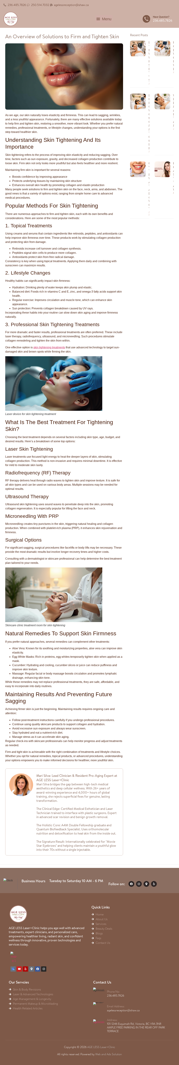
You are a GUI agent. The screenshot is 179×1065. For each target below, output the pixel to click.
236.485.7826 (162, 20)
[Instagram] (139, 884)
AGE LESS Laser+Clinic (101, 1047)
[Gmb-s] (13, 969)
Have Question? (161, 17)
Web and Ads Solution (108, 1054)
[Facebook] (131, 884)
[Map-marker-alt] (146, 884)
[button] (103, 19)
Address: (112, 1020)
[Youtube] (19, 969)
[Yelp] (154, 884)
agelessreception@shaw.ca (123, 1010)
